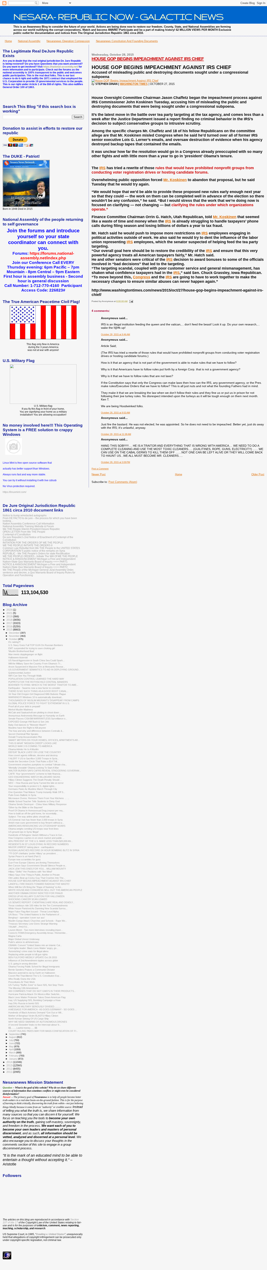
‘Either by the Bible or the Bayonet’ (25, 807)
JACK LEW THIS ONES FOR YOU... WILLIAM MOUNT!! (37, 868)
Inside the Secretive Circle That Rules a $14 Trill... (33, 761)
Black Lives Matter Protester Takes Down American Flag (36, 997)
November (14, 636)
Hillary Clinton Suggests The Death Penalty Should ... (35, 780)
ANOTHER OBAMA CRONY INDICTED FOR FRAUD (35, 893)
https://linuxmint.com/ (14, 492)
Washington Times (134, 84)
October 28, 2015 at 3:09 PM (115, 462)
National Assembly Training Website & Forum (28, 526)
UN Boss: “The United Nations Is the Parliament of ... (35, 914)
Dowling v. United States (50, 1234)
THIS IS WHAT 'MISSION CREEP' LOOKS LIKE (32, 743)
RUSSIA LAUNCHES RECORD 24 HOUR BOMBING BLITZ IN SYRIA (43, 850)
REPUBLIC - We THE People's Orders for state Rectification (36, 553)
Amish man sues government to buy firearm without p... (36, 822)
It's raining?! (14, 642)
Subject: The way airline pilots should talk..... (30, 816)
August (13, 1037)
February (14, 1055)
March (12, 1052)
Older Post (257, 474)
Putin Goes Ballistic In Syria (22, 795)
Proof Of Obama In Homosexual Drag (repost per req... (36, 810)
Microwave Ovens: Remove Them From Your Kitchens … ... (38, 798)
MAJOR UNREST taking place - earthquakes (31, 847)
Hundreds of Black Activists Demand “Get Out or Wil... (35, 1012)
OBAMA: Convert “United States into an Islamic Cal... (35, 945)
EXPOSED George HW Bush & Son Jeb (28, 721)
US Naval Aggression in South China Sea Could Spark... (36, 660)
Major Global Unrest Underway (24, 939)
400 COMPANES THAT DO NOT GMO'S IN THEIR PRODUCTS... (42, 991)
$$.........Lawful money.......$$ (22, 1028)
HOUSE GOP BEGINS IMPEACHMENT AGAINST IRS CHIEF (148, 58)
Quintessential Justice (19, 672)
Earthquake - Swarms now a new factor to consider (34, 688)
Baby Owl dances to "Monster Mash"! (27, 725)
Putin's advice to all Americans (23, 942)
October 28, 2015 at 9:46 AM (115, 334)
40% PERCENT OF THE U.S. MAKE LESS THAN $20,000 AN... (40, 841)
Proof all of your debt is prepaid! (24, 706)
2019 (9, 616)
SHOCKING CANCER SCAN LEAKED (27, 899)
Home (8, 41)
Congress (141, 277)
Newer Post (99, 474)
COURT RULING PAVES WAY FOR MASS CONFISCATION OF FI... (43, 1031)
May (11, 1046)
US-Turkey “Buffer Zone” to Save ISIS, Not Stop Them (35, 985)
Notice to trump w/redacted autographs (25, 515)
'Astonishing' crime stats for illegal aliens (28, 951)
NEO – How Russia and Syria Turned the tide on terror (36, 783)
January (13, 1059)
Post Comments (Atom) (122, 481)
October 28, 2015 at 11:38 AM (116, 434)
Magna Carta (14, 936)
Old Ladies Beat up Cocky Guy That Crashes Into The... (36, 878)
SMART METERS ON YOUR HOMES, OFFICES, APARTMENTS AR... (44, 740)
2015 (9, 629)
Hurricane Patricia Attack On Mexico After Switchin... (34, 994)
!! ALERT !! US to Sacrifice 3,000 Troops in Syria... (33, 758)
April (11, 1049)
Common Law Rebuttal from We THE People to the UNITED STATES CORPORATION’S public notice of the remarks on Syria (41, 549)
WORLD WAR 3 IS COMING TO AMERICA (30, 746)
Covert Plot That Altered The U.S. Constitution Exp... (34, 976)
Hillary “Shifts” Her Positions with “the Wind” (30, 871)
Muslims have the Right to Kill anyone (27, 727)
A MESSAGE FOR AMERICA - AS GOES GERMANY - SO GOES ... (42, 1009)
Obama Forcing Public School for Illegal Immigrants (34, 966)
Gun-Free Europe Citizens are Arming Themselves (34, 862)
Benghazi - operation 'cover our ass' (26, 917)
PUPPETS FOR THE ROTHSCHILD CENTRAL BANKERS (38, 682)
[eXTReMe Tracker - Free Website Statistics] (7, 1258)
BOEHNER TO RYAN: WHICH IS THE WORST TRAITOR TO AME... (43, 685)
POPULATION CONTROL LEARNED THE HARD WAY (36, 679)
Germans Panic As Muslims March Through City (32, 789)
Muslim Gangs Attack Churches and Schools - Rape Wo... (37, 921)
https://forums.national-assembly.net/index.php (47, 255)
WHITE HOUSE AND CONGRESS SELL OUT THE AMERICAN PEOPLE (45, 890)
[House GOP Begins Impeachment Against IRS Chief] (125, 80)
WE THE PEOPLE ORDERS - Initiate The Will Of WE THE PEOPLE (40, 556)
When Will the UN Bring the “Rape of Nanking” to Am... (35, 887)
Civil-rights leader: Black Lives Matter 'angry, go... (33, 948)
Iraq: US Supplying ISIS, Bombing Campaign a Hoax (34, 1000)
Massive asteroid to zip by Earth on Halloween (31, 973)
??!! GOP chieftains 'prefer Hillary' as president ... (33, 853)
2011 (9, 1071)
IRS (102, 168)
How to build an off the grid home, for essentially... (33, 813)
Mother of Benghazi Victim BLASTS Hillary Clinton (33, 1015)
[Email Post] (130, 301)
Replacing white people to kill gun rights (28, 954)
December (14, 633)
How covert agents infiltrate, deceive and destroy (33, 755)
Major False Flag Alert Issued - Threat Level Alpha (33, 911)
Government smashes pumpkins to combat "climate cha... (37, 764)
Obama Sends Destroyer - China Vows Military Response (37, 804)
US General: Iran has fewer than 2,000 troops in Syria (35, 820)
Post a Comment (100, 468)
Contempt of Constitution (17, 534)
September (15, 1034)
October (13, 639)
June (12, 1043)
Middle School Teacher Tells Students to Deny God (34, 801)
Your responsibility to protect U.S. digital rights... (32, 786)
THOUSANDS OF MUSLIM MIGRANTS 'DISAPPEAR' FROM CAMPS (43, 700)
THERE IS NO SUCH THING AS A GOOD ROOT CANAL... (38, 691)
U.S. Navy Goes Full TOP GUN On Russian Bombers (35, 645)
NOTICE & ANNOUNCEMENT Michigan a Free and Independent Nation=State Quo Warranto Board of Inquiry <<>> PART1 (39, 560)
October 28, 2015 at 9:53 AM (115, 412)
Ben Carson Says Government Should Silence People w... (37, 865)
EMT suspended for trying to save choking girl (31, 648)
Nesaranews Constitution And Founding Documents (127, 41)
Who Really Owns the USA (21, 979)
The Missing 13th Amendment (23, 988)
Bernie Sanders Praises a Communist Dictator (31, 969)
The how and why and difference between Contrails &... (36, 731)
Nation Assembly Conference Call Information (28, 523)
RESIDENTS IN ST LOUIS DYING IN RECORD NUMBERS (38, 844)
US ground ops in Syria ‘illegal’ (23, 832)
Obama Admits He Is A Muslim (23, 749)
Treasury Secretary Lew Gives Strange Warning (32, 923)
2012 (9, 1068)
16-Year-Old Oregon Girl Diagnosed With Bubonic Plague (37, 694)
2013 (9, 1065)
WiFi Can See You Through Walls (25, 675)
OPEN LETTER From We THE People (24, 531)
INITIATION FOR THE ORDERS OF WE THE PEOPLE (33, 542)
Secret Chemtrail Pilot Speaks (23, 734)
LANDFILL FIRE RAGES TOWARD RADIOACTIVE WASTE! (38, 884)
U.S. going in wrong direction (22, 963)
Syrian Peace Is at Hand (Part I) (24, 856)
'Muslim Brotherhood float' (21, 651)
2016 (9, 626)
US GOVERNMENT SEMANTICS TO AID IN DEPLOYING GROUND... (44, 669)
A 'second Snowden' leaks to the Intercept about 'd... (34, 1024)
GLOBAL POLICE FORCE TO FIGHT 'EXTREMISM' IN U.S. (39, 703)
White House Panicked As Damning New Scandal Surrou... (37, 908)
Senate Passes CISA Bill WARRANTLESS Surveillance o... (37, 718)
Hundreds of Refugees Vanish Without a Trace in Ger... (36, 835)
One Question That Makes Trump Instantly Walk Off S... (36, 792)
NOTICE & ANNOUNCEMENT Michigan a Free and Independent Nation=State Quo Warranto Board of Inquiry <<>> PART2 (39, 565)
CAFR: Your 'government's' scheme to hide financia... (35, 773)
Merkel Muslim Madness (20, 709)
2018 (9, 619)
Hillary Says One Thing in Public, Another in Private (34, 875)
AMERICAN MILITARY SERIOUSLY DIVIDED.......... (34, 1006)
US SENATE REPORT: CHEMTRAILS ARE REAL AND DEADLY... (41, 902)
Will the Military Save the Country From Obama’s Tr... (35, 663)
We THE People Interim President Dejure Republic (31, 529)
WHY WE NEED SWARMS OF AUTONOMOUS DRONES (37, 1022)
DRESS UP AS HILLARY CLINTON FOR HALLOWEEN (36, 896)
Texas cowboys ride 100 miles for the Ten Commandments (38, 905)
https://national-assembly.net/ (60, 66)
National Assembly (29, 41)
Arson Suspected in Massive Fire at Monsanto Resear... (36, 666)
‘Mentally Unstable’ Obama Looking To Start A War (33, 767)
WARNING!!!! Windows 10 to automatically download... (35, 697)
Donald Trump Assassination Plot (25, 737)
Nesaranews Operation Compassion (68, 41)
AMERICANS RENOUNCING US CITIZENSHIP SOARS (36, 826)
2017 (9, 623)
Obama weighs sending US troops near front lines (33, 828)
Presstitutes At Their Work (21, 982)
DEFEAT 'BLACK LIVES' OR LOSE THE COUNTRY (34, 752)
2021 (9, 613)
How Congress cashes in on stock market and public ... (36, 838)
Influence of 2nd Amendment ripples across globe (33, 960)
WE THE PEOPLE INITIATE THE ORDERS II (27, 545)
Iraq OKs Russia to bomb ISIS (23, 1003)
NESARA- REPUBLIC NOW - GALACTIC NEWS (118, 17)
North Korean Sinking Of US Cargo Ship (28, 1018)
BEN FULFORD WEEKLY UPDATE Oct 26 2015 (32, 957)
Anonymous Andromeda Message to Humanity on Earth (36, 715)
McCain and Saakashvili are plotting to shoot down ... (35, 712)
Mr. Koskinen (175, 180)
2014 (9, 1062)
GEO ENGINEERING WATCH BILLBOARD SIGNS (34, 777)
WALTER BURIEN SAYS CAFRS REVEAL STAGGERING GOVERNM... (44, 770)
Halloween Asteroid (18, 657)
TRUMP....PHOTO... (18, 927)
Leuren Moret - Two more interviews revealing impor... (35, 930)
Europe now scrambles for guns (24, 859)
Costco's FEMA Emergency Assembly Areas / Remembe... (37, 933)
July (11, 1040)
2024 (9, 609)
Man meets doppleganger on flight (25, 654)
